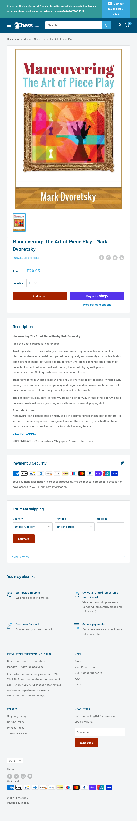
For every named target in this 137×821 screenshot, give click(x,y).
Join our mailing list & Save (116, 8)
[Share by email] (121, 257)
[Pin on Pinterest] (108, 257)
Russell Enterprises (26, 257)
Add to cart (40, 296)
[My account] (119, 25)
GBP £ (12, 760)
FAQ (77, 678)
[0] (127, 25)
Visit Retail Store (85, 666)
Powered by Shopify (18, 802)
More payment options (97, 304)
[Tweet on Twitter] (115, 257)
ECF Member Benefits (88, 672)
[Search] (106, 25)
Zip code (102, 518)
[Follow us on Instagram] (23, 776)
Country (18, 518)
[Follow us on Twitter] (16, 776)
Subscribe (86, 742)
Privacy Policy (15, 727)
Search (79, 661)
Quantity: (18, 283)
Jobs (78, 684)
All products (24, 38)
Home (10, 38)
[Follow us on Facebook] (9, 776)
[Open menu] (9, 25)
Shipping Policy (16, 716)
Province (60, 518)
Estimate (23, 538)
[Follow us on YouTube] (29, 776)
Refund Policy (20, 556)
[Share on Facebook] (101, 257)
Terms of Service (17, 733)
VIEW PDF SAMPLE (24, 433)
